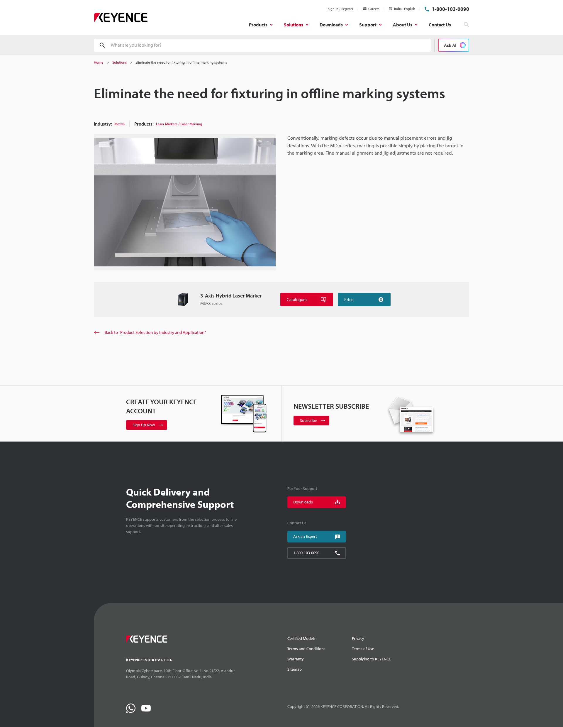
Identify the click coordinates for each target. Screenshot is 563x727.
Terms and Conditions (306, 648)
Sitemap (294, 669)
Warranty (295, 659)
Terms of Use (363, 648)
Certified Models (301, 638)
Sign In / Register (340, 8)
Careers (373, 8)
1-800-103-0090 (450, 9)
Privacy (358, 638)
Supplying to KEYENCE (371, 659)
